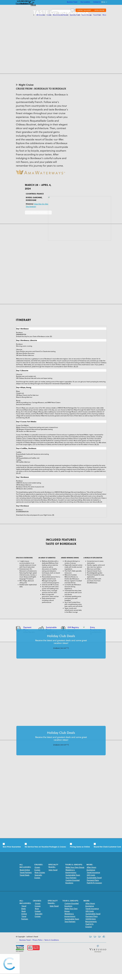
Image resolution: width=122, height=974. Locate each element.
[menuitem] (72, 2)
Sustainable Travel (51, 628)
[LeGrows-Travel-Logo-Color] (28, 12)
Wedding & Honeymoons (70, 871)
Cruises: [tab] (37, 900)
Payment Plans (27, 628)
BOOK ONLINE (99, 10)
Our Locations (85, 2)
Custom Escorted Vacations (72, 881)
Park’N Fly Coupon (94, 882)
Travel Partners (26, 872)
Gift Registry (73, 627)
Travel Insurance (93, 872)
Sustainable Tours (73, 875)
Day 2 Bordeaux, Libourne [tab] (26, 340)
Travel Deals (24, 875)
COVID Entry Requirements (91, 920)
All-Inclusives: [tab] (25, 901)
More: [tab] (87, 900)
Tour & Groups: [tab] (71, 900)
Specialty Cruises (38, 876)
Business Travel (72, 2)
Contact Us (97, 2)
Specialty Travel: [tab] (53, 901)
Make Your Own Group (75, 867)
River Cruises (40, 872)
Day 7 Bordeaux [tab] (22, 477)
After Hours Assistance (91, 868)
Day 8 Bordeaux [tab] (22, 506)
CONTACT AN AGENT (84, 10)
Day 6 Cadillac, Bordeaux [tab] (26, 448)
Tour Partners (71, 877)
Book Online (25, 870)
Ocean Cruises (37, 868)
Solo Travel (53, 870)
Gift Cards (91, 875)
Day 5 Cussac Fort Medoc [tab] (26, 421)
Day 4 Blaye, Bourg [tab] (23, 387)
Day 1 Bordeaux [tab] (22, 328)
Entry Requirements (96, 628)
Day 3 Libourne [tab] (22, 370)
